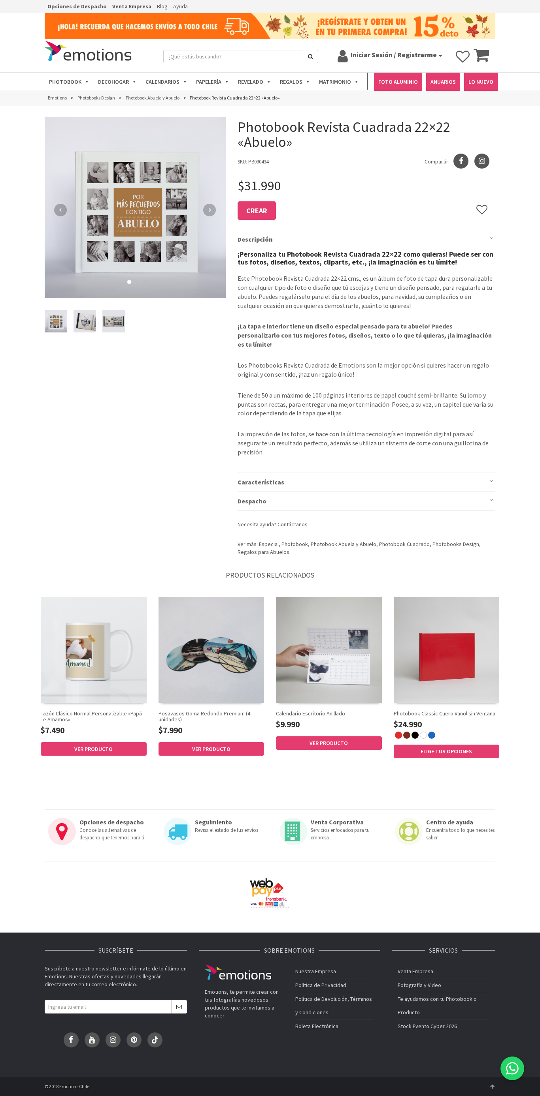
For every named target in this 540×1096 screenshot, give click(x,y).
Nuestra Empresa (315, 971)
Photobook (294, 544)
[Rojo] (398, 735)
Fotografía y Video (419, 985)
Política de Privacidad (320, 985)
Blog (162, 6)
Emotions (238, 972)
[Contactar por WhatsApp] (512, 1068)
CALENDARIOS (162, 81)
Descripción (255, 239)
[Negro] (415, 735)
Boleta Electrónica (316, 1026)
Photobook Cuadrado (404, 544)
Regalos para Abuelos (263, 552)
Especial (269, 544)
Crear (256, 210)
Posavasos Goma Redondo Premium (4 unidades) (204, 716)
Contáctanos (293, 524)
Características (261, 482)
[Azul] (431, 735)
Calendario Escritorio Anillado (310, 713)
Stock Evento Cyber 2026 (427, 1026)
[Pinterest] (134, 1039)
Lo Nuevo (480, 81)
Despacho (252, 501)
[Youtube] (92, 1039)
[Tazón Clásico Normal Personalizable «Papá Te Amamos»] (94, 650)
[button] (58, 207)
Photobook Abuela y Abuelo (343, 544)
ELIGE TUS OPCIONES (446, 751)
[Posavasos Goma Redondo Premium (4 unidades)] (211, 650)
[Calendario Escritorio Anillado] (329, 649)
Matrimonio (335, 81)
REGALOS (291, 81)
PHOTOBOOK (65, 81)
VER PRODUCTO (93, 749)
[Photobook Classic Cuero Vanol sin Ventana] (447, 650)
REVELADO (250, 81)
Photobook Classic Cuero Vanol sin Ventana (444, 713)
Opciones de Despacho (77, 6)
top (492, 1086)
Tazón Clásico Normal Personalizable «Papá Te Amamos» (91, 716)
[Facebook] (71, 1039)
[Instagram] (481, 161)
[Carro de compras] (481, 58)
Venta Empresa (131, 6)
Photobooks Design (455, 544)
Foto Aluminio (398, 81)
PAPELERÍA (208, 81)
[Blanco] (423, 735)
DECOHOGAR (113, 81)
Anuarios (443, 81)
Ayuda (180, 6)
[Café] (406, 735)
